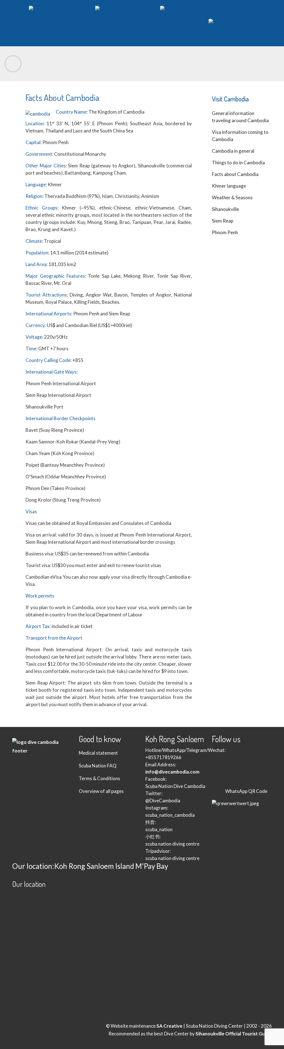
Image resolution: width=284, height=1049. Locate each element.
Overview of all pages (101, 791)
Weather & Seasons (232, 197)
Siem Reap (222, 221)
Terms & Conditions (99, 778)
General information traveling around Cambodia (240, 116)
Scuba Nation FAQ (97, 766)
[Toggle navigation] (13, 63)
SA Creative (169, 1026)
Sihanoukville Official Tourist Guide (234, 1034)
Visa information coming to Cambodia (240, 135)
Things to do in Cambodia (238, 162)
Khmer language (229, 186)
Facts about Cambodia (235, 174)
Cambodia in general (233, 151)
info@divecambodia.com (172, 772)
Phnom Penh (225, 232)
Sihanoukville (225, 209)
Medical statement (98, 753)
